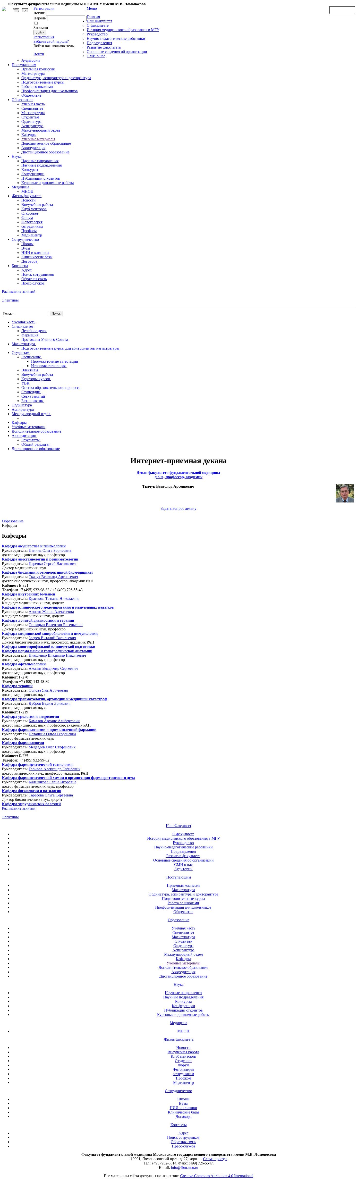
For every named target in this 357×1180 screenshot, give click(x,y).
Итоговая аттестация (49, 366)
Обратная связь (342, 10)
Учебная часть (33, 104)
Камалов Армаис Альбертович (54, 721)
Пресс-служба (32, 283)
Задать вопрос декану (178, 508)
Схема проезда (215, 1159)
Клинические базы (36, 257)
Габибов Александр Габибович (54, 769)
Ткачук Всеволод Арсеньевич (53, 577)
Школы (27, 244)
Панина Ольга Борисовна (50, 550)
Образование (22, 100)
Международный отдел (40, 130)
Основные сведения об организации (117, 52)
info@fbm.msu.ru (184, 1167)
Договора (29, 261)
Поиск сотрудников (37, 274)
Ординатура (31, 121)
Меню (92, 8)
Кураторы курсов (36, 379)
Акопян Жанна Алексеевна (51, 612)
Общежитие (31, 95)
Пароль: (40, 18)
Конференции (32, 174)
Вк (16, 10)
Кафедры (28, 135)
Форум (27, 218)
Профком (29, 231)
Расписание (31, 357)
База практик (32, 401)
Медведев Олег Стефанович (52, 747)
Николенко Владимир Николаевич (57, 655)
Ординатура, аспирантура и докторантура (56, 78)
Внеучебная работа (37, 204)
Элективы (10, 300)
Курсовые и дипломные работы (47, 183)
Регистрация (44, 37)
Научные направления (40, 161)
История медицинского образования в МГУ (123, 30)
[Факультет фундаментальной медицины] (4, 8)
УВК (25, 383)
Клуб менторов (34, 209)
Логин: (39, 13)
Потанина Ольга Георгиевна (52, 734)
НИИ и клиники (35, 253)
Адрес (26, 270)
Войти (39, 54)
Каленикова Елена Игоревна (52, 782)
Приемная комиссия (38, 69)
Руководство (97, 34)
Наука (17, 156)
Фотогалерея (31, 222)
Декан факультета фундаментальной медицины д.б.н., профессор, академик (178, 474)
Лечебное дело (34, 331)
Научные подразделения (41, 165)
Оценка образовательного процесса (51, 387)
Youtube (25, 10)
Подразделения (99, 43)
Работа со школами (37, 86)
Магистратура (33, 73)
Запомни (41, 27)
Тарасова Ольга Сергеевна (51, 795)
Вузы (25, 248)
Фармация (30, 335)
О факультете (98, 25)
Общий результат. (36, 444)
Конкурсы (29, 169)
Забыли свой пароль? (51, 41)
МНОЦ (27, 191)
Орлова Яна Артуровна (48, 690)
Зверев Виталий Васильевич (52, 638)
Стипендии (31, 392)
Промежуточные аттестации (55, 361)
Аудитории (30, 60)
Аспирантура (32, 126)
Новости (28, 200)
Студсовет (29, 213)
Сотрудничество (25, 239)
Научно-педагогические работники (116, 38)
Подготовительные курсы (42, 82)
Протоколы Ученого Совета (45, 339)
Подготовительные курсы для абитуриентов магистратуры (70, 348)
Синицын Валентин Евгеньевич (56, 625)
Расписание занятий (18, 291)
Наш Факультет (99, 21)
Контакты (20, 266)
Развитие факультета (104, 47)
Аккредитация (33, 148)
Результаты (31, 440)
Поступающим (24, 65)
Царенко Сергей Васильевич (52, 563)
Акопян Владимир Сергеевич (53, 668)
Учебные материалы (38, 139)
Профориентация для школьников (49, 91)
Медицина (20, 187)
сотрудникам (32, 226)
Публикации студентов (40, 178)
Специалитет (32, 108)
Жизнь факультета (27, 196)
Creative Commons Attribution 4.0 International (216, 1176)
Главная (93, 17)
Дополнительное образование (46, 143)
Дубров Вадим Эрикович (49, 703)
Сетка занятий (33, 396)
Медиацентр (31, 235)
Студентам (30, 117)
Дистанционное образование (45, 152)
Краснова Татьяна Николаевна (54, 598)
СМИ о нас (96, 56)
